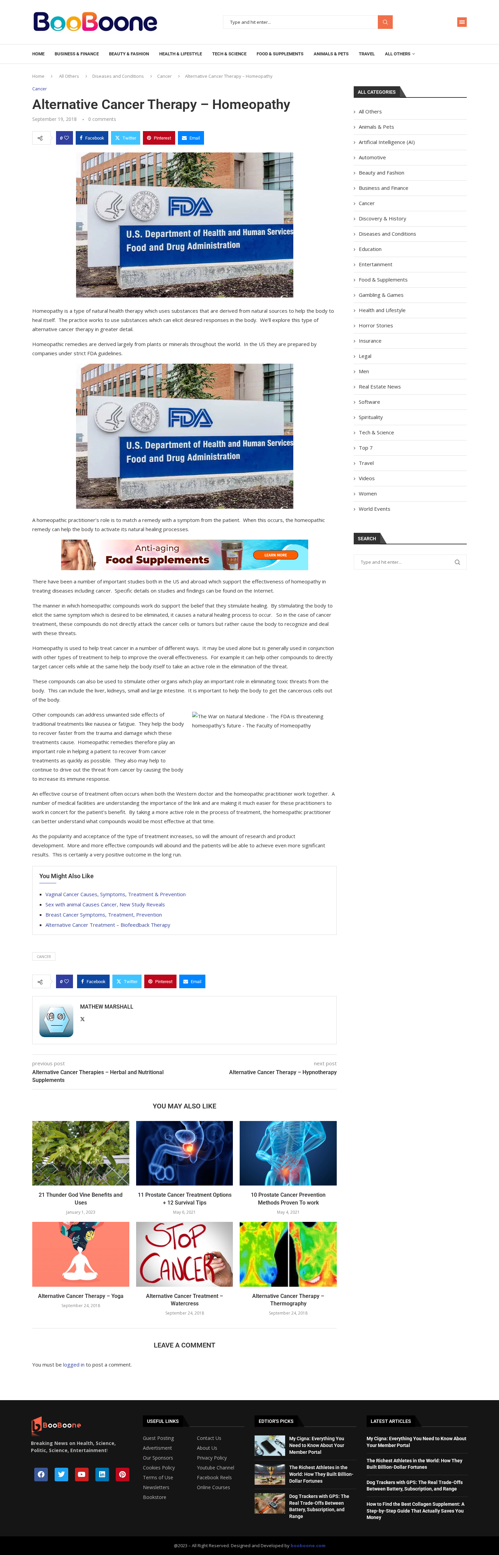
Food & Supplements (280, 53)
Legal (365, 355)
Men (364, 371)
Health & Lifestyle (180, 53)
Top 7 (366, 447)
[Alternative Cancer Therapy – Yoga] (80, 1254)
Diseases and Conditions (118, 76)
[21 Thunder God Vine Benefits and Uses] (80, 1153)
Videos (367, 478)
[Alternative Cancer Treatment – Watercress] (184, 1254)
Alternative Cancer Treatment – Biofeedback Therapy (107, 924)
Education (370, 249)
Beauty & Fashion (129, 53)
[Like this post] (66, 138)
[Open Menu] (462, 22)
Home (38, 53)
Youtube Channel (215, 1467)
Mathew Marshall (106, 1006)
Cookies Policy (159, 1467)
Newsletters (156, 1487)
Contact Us (209, 1438)
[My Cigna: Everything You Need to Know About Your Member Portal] (270, 1445)
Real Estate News (380, 386)
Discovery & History (382, 218)
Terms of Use (158, 1477)
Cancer (164, 76)
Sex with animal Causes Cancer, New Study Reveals (105, 904)
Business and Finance (383, 187)
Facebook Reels (214, 1477)
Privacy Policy (212, 1457)
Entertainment (375, 264)
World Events (374, 508)
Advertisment (157, 1448)
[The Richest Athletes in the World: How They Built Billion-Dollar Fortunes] (270, 1474)
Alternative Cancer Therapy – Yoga (81, 1296)
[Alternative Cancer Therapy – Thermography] (288, 1254)
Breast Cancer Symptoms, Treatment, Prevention (103, 914)
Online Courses (213, 1487)
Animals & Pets (331, 53)
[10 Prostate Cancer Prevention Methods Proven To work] (288, 1153)
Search (385, 22)
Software (369, 401)
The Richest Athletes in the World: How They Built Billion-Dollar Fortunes (321, 1474)
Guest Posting (158, 1438)
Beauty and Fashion (381, 172)
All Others (397, 53)
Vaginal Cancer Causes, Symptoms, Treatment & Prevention (115, 894)
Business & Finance (77, 53)
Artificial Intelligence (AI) (387, 142)
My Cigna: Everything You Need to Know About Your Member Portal (316, 1445)
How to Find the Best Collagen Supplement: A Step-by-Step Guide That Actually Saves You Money (415, 1510)
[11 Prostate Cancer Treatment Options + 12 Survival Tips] (184, 1153)
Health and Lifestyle (382, 310)
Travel (367, 53)
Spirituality (371, 417)
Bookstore (154, 1497)
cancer (44, 956)
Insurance (370, 340)
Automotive (372, 157)
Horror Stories (376, 325)
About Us (207, 1448)
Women (368, 493)
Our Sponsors (158, 1457)
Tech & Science (229, 53)
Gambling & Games (381, 294)
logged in (74, 1364)
